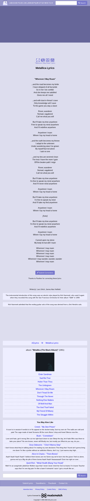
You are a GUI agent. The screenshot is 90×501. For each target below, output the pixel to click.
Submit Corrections (46, 273)
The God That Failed (45, 407)
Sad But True (45, 378)
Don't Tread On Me (45, 393)
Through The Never (45, 396)
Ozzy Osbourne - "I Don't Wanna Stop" (45, 445)
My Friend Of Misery (45, 411)
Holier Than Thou (45, 382)
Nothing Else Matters (45, 400)
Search (83, 3)
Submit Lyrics (28, 483)
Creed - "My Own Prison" (45, 427)
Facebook (52, 483)
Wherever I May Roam (45, 389)
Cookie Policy (51, 489)
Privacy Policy (39, 489)
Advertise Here (28, 489)
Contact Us (63, 483)
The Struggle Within (45, 415)
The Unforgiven (45, 385)
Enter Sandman (45, 374)
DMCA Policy (62, 489)
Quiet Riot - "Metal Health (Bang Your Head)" (45, 463)
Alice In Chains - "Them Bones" (45, 454)
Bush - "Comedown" (45, 436)
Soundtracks (41, 483)
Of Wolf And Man (45, 404)
